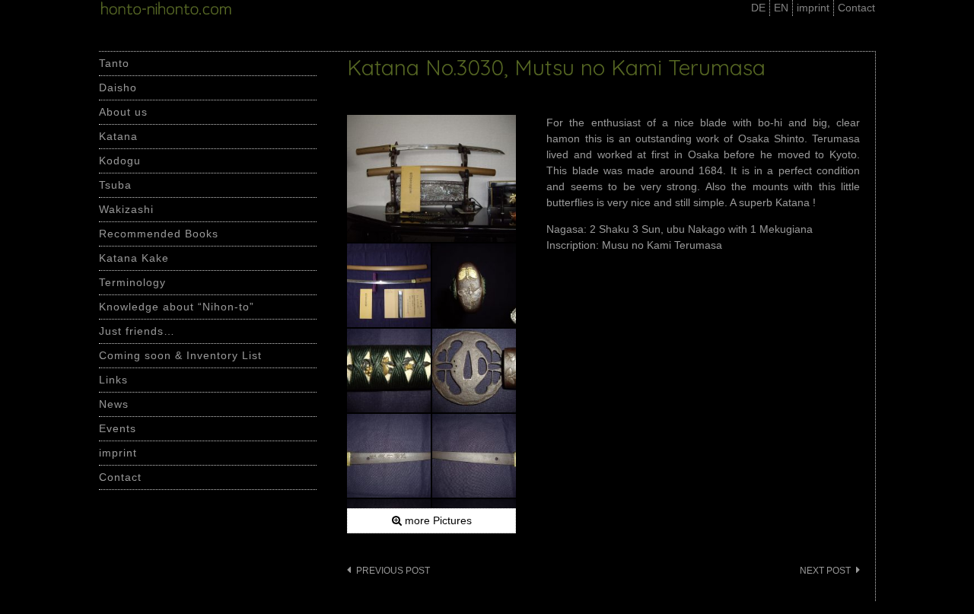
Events (117, 428)
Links (113, 380)
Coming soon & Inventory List (180, 355)
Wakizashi (126, 209)
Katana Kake (134, 258)
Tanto (114, 63)
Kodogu (120, 160)
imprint (813, 8)
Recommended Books (158, 233)
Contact (856, 8)
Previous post (393, 570)
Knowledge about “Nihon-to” (176, 307)
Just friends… (137, 331)
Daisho (118, 87)
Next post (825, 570)
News (114, 404)
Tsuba (115, 185)
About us (123, 112)
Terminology (132, 282)
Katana (118, 136)
